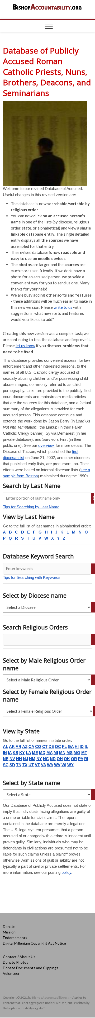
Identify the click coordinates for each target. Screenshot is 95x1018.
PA (80, 758)
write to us (63, 307)
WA (50, 765)
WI (63, 765)
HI (77, 746)
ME (35, 752)
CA (31, 746)
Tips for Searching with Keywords (31, 577)
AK (12, 746)
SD (12, 765)
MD (42, 752)
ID (82, 746)
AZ (24, 746)
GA (71, 746)
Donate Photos (15, 962)
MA (49, 752)
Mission (9, 932)
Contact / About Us (19, 956)
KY (22, 752)
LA (28, 752)
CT (45, 746)
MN (62, 752)
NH (19, 758)
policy (66, 872)
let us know (25, 345)
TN (18, 765)
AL (5, 746)
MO (77, 752)
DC (58, 746)
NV (12, 758)
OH (60, 758)
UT (31, 765)
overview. (46, 445)
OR (74, 758)
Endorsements (15, 937)
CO (38, 746)
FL (64, 746)
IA (10, 752)
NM (32, 758)
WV (57, 765)
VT (37, 765)
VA (43, 765)
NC (46, 758)
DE (51, 746)
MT (84, 752)
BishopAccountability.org (50, 997)
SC (5, 765)
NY (39, 758)
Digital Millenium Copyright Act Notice (34, 943)
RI (86, 758)
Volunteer (11, 973)
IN (5, 752)
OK (67, 758)
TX (24, 765)
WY (70, 765)
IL (86, 746)
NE (5, 758)
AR (18, 746)
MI (56, 752)
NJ (25, 758)
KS (15, 752)
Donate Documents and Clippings (30, 968)
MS (69, 752)
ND (53, 758)
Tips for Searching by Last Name (31, 507)
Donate (9, 926)
